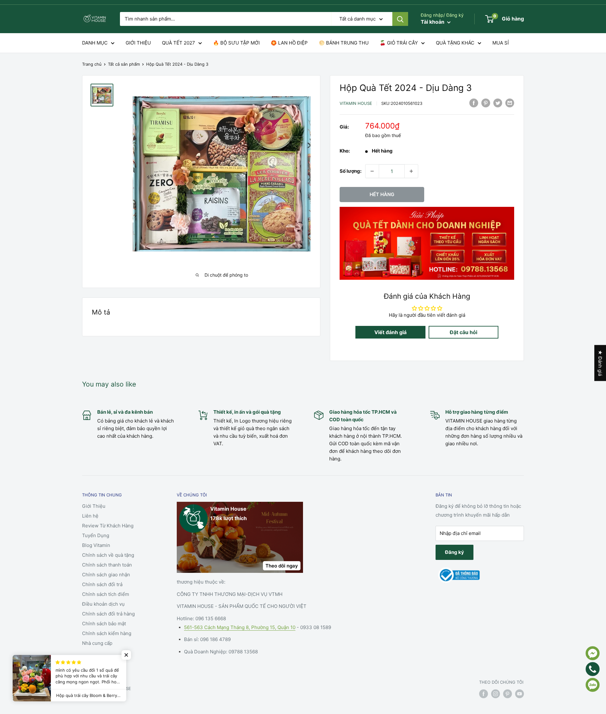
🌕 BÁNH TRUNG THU (344, 43)
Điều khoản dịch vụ (103, 604)
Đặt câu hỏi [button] (463, 332)
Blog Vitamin (96, 545)
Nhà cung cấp (97, 643)
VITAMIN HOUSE (356, 103)
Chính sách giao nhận (106, 575)
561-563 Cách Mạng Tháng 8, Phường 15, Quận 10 (239, 627)
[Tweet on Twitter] (497, 102)
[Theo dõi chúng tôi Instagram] (495, 693)
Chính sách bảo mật (104, 624)
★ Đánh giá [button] (600, 363)
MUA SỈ (500, 43)
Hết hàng (382, 194)
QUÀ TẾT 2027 (178, 43)
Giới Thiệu (93, 506)
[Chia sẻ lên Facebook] (473, 102)
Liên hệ (90, 516)
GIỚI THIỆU (138, 43)
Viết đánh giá (390, 332)
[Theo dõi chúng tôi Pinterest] (507, 693)
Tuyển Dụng (95, 535)
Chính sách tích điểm (105, 594)
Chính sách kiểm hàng (106, 633)
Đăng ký (454, 552)
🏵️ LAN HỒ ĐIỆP (289, 43)
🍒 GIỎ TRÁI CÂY (399, 43)
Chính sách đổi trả (102, 584)
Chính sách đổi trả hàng (108, 614)
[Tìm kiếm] (400, 19)
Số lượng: (350, 171)
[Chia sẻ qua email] (509, 102)
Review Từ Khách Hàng (108, 526)
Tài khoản (433, 22)
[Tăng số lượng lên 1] (411, 171)
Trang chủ (92, 64)
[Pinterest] (485, 102)
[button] (126, 655)
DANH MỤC (95, 43)
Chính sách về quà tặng (108, 555)
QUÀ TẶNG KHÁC (455, 43)
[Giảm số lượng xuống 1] (372, 171)
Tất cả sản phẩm (124, 64)
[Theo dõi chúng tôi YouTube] (519, 693)
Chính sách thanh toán (107, 565)
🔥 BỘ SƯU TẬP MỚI (236, 43)
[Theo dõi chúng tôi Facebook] (483, 693)
